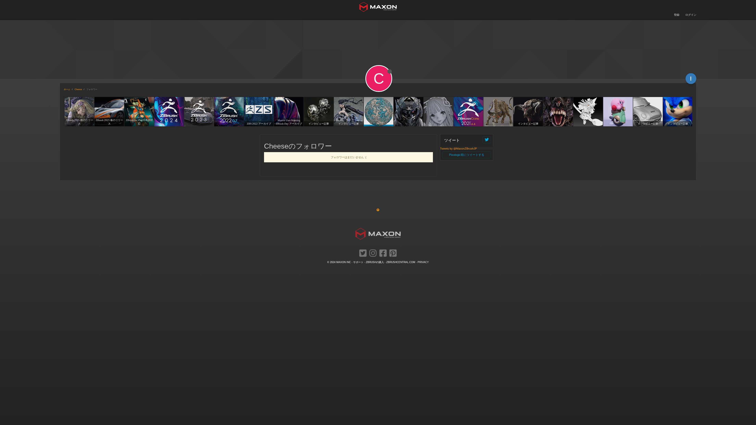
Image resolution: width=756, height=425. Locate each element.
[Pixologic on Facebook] (383, 253)
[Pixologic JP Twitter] (363, 253)
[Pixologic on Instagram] (373, 253)
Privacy (423, 262)
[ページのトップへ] (378, 210)
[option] (79, 111)
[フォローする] (487, 139)
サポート (358, 262)
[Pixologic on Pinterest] (393, 253)
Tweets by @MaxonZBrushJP (458, 148)
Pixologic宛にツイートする (466, 154)
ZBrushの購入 (375, 262)
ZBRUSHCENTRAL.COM (400, 262)
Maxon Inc (343, 262)
